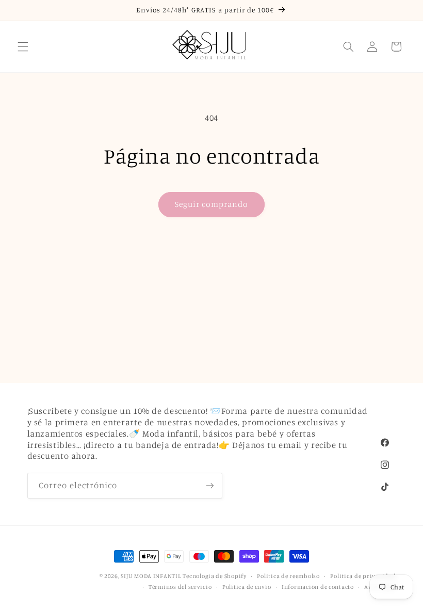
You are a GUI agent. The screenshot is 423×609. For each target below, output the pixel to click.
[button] (23, 46)
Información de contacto (318, 586)
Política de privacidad (363, 576)
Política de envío (246, 586)
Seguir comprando (212, 204)
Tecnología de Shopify (214, 576)
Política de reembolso (288, 576)
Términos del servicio (180, 586)
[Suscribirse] (209, 485)
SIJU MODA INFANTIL (151, 576)
